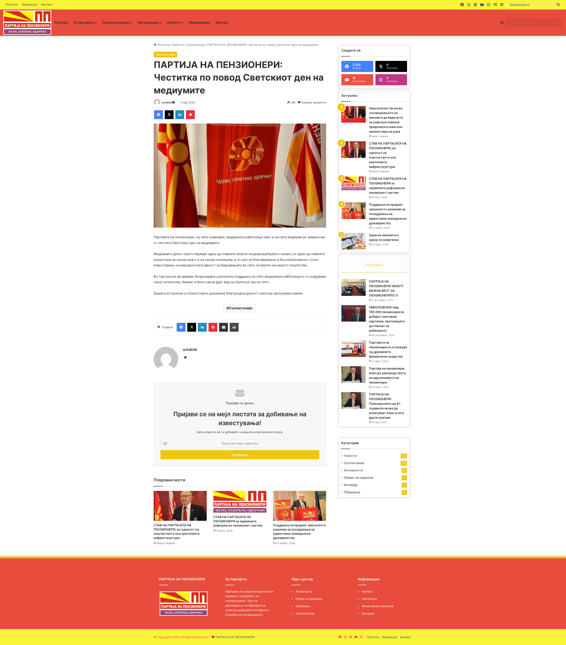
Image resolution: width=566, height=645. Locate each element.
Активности (353, 470)
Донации (368, 613)
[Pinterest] (190, 114)
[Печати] (234, 327)
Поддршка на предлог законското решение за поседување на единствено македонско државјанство (388, 214)
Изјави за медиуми (359, 477)
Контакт (46, 4)
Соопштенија (195, 44)
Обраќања (352, 492)
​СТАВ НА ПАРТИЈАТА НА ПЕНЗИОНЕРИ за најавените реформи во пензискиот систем (237, 521)
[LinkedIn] (179, 114)
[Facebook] (158, 114)
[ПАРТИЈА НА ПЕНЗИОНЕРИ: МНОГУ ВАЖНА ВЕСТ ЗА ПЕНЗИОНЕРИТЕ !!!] (353, 287)
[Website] (185, 357)
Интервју (351, 485)
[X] (169, 114)
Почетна (11, 4)
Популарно (374, 265)
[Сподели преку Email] (223, 327)
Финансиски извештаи (378, 606)
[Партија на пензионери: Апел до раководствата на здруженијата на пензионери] (353, 374)
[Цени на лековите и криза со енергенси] (353, 241)
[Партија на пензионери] (27, 22)
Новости (174, 22)
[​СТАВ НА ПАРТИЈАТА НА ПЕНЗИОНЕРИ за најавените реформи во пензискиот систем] (239, 502)
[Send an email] (173, 102)
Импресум (29, 4)
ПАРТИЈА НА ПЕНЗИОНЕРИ (235, 637)
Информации (199, 22)
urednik (166, 102)
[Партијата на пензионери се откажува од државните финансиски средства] (353, 348)
